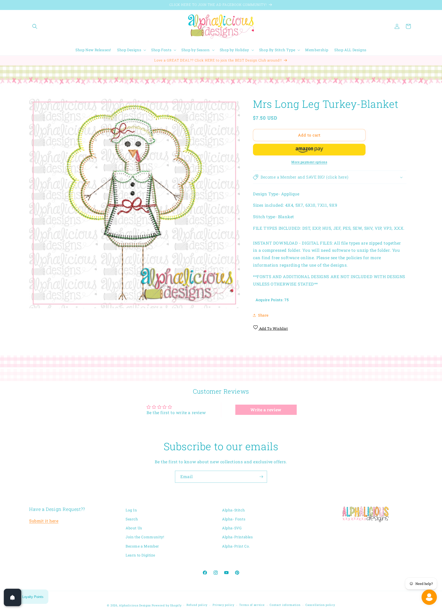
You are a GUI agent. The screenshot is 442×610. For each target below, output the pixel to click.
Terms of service (251, 605)
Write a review (265, 409)
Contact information (285, 605)
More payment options (309, 162)
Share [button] (263, 315)
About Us (134, 528)
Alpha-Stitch (233, 510)
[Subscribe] (261, 477)
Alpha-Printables (237, 537)
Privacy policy (223, 605)
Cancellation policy (320, 605)
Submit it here (43, 521)
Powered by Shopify (167, 605)
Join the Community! (145, 537)
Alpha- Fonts (233, 519)
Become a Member (142, 546)
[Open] (12, 597)
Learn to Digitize (140, 555)
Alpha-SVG (231, 528)
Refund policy (196, 605)
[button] (34, 26)
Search (132, 519)
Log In (131, 510)
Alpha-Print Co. (236, 546)
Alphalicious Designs (135, 605)
